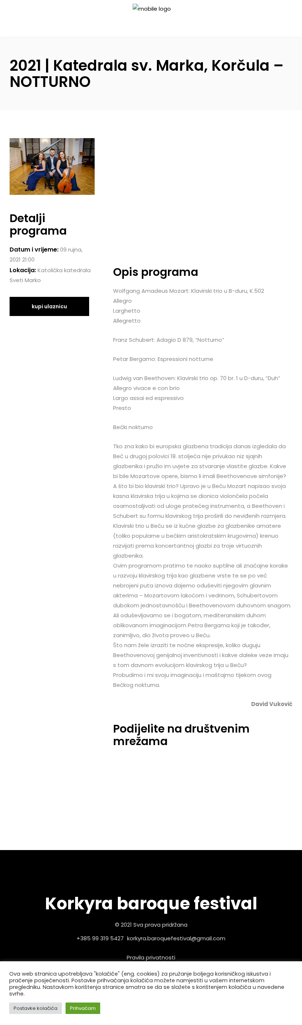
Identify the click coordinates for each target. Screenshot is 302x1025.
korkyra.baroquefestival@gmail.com (176, 938)
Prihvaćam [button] (83, 1008)
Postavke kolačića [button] (35, 1008)
